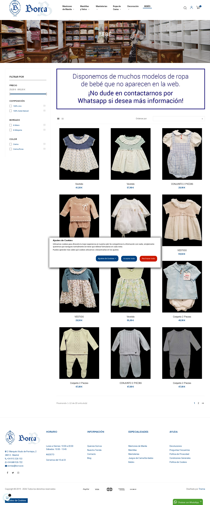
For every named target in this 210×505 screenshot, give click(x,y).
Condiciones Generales (180, 458)
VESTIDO (182, 250)
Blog (89, 458)
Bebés (131, 462)
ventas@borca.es (15, 466)
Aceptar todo (129, 259)
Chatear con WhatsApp (188, 502)
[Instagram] (18, 473)
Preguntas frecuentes (180, 450)
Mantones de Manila (137, 446)
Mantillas (132, 450)
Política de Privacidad (179, 454)
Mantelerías (133, 454)
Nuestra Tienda (94, 450)
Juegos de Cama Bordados (140, 458)
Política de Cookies (178, 462)
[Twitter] (13, 473)
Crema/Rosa (28, 149)
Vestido (79, 184)
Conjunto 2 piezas (182, 316)
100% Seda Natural (28, 111)
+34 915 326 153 (14, 459)
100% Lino (28, 106)
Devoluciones (176, 446)
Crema (28, 144)
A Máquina (28, 130)
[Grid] (58, 119)
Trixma (202, 489)
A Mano (28, 125)
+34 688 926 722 (14, 462)
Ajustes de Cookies (16, 500)
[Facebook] (7, 473)
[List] (62, 119)
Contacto (91, 454)
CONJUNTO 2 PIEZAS (182, 184)
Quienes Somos (94, 446)
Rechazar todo (148, 259)
